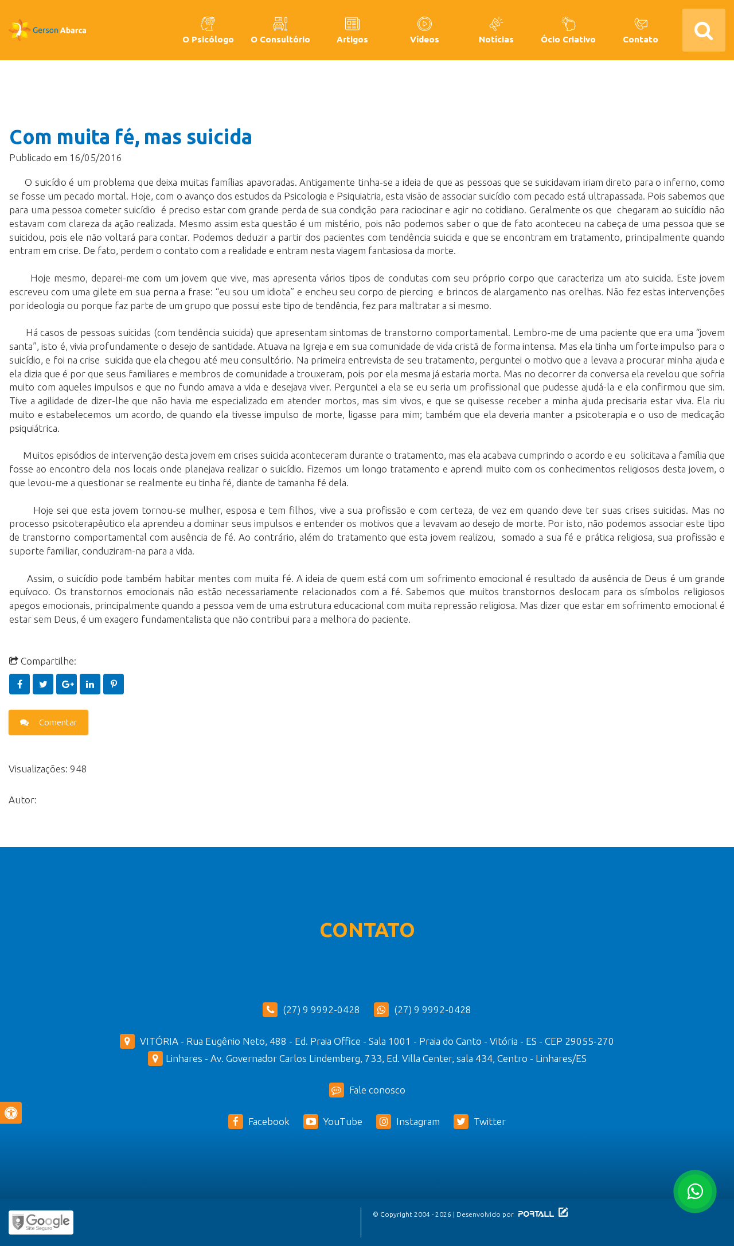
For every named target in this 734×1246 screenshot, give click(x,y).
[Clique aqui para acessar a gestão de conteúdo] (562, 1214)
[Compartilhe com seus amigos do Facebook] (21, 683)
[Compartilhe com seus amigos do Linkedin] (91, 683)
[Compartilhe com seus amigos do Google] (68, 683)
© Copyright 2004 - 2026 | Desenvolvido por (444, 1214)
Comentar (57, 722)
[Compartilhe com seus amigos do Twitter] (44, 683)
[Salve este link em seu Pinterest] (113, 683)
